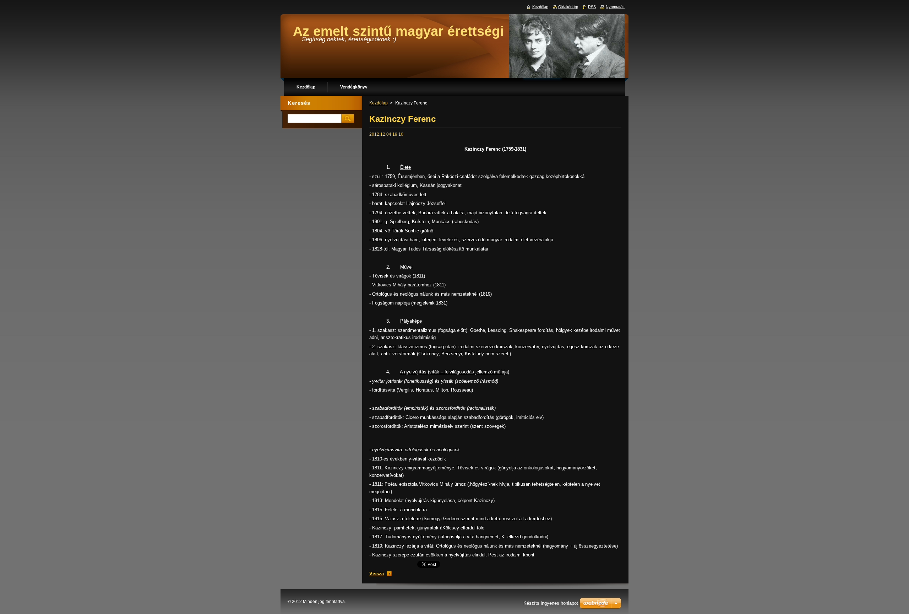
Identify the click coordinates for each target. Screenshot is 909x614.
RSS (592, 7)
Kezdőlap (378, 103)
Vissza (376, 573)
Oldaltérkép (568, 7)
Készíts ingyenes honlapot (550, 603)
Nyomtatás (615, 7)
